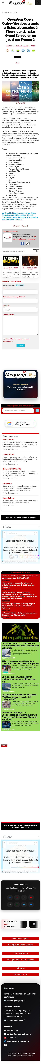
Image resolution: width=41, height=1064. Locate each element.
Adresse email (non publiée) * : (14, 297)
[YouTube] (31, 897)
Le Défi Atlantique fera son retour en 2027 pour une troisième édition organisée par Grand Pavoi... (25, 652)
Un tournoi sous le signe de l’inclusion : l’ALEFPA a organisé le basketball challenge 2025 (19, 697)
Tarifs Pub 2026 (20, 953)
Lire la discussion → (10, 449)
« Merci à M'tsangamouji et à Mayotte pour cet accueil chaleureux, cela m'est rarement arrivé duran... (25, 667)
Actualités (13, 12)
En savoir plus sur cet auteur (24, 238)
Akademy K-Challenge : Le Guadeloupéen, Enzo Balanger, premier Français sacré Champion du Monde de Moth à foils (19, 716)
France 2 (25, 226)
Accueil (4, 12)
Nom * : (5, 288)
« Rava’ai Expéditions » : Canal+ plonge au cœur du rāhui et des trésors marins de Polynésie (18, 606)
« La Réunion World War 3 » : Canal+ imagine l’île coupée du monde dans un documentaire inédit (11, 274)
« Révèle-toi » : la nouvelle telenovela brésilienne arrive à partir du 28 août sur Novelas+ (18, 585)
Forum (4, 745)
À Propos (20, 968)
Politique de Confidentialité (20, 945)
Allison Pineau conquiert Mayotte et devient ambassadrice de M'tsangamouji (20, 662)
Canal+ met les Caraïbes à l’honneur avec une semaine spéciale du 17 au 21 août (20, 577)
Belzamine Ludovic (10, 231)
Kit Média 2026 (20, 974)
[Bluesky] (31, 904)
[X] (24, 897)
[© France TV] (20, 82)
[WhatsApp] (17, 904)
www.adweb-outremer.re (18, 1041)
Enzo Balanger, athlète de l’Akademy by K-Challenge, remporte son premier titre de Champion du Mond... (25, 723)
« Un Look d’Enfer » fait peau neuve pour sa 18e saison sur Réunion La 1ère (19, 614)
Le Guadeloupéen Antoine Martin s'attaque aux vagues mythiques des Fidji (18, 679)
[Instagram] (17, 897)
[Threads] (10, 904)
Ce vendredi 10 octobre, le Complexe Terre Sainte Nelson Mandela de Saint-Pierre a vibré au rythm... (25, 703)
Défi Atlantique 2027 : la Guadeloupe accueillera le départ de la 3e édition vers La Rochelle (20, 645)
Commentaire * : (9, 315)
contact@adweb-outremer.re (20, 1034)
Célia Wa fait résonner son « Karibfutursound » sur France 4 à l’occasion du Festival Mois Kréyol (30, 274)
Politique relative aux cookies (20, 960)
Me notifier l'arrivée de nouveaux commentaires (16, 340)
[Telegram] (24, 904)
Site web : (6, 306)
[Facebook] (10, 897)
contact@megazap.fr (16, 1000)
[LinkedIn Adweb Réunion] (5, 1044)
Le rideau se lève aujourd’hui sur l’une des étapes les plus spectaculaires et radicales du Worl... (25, 685)
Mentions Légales (20, 938)
